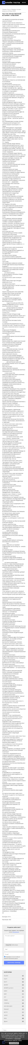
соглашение (13, 956)
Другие (5, 1021)
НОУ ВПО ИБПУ (8, 1006)
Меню (24, 2)
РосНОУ (6, 975)
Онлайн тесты (11, 2)
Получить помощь (14, 962)
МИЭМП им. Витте (8, 988)
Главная (4, 9)
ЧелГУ (5, 978)
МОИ (14, 11)
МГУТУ (6, 1012)
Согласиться (14, 1043)
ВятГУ (5, 981)
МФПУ (5, 991)
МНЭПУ (6, 985)
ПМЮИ (6, 1000)
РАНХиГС (6, 1009)
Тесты (8, 9)
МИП (5, 994)
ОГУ (5, 997)
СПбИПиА (6, 1003)
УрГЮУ (6, 1015)
